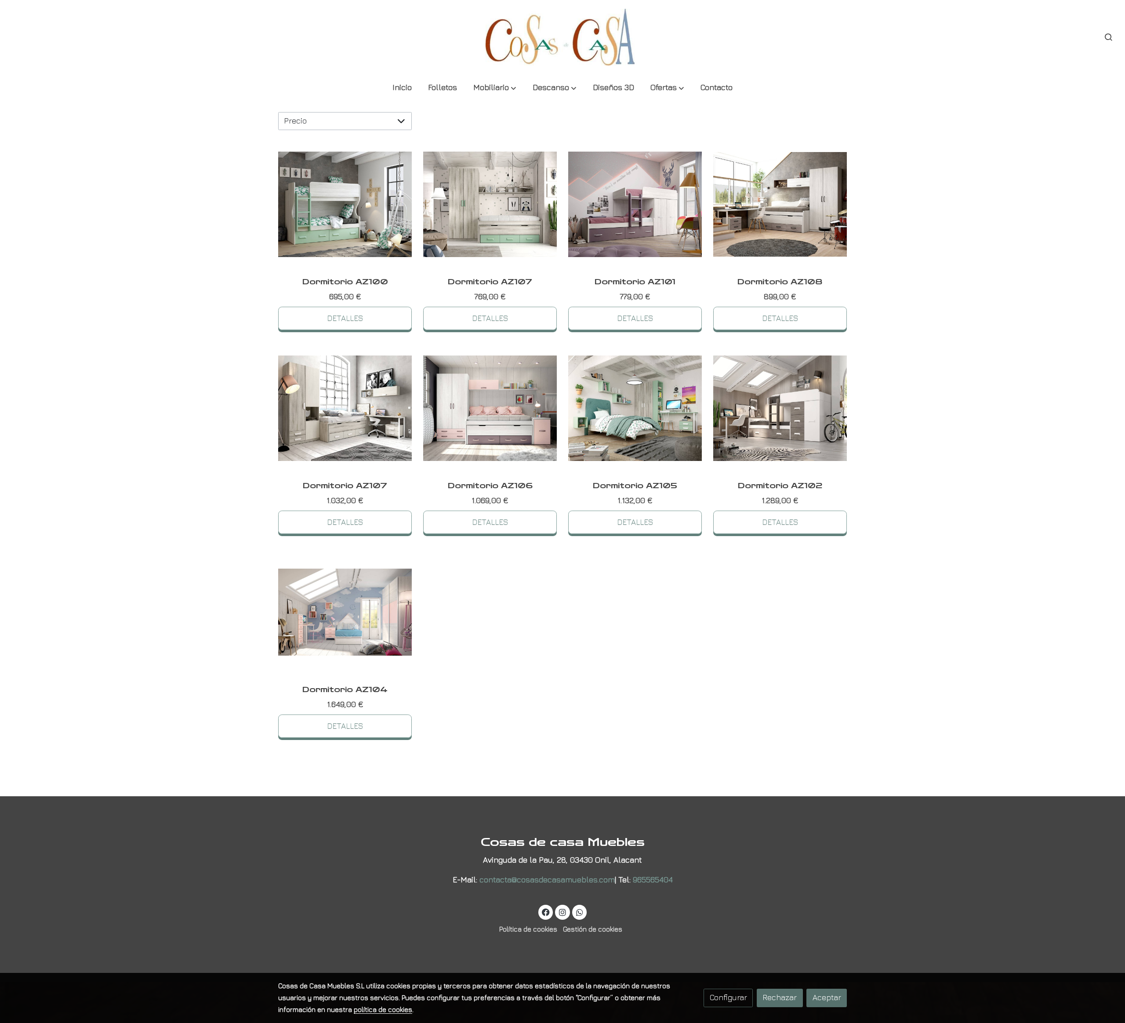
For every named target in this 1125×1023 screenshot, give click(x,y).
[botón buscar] (1108, 37)
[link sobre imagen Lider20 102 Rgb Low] (490, 408)
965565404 (653, 879)
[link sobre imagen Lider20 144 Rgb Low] (345, 205)
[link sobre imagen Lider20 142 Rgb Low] (780, 408)
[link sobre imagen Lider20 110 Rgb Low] (780, 205)
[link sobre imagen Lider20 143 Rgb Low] (635, 205)
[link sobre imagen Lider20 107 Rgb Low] (490, 205)
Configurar (728, 997)
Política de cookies (528, 929)
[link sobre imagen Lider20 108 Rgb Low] (345, 408)
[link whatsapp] (579, 912)
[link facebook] (546, 912)
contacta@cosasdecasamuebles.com (547, 879)
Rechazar (779, 997)
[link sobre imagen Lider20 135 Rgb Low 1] (345, 612)
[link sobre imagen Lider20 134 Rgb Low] (635, 408)
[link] (562, 37)
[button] (494, 88)
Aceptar (827, 997)
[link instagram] (562, 912)
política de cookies (383, 1009)
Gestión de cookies (592, 929)
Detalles (345, 318)
